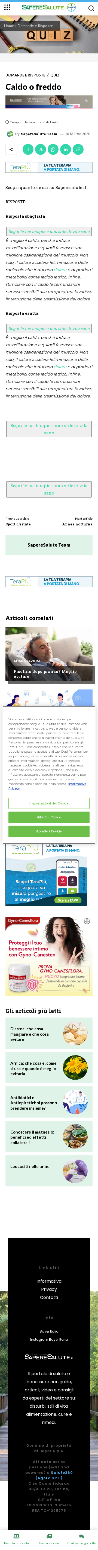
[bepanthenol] (49, 102)
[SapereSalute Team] (11, 134)
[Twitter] (40, 149)
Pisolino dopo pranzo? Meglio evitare (45, 674)
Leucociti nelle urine (30, 1166)
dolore (60, 269)
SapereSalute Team (39, 134)
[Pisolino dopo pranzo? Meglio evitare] (49, 654)
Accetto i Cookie (49, 831)
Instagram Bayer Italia (49, 1339)
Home (9, 25)
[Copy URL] (78, 149)
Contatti (49, 1297)
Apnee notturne (77, 524)
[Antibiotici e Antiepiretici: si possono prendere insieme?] (75, 1102)
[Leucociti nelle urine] (75, 1171)
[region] (49, 775)
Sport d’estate (18, 524)
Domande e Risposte (35, 25)
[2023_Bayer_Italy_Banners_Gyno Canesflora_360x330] (49, 956)
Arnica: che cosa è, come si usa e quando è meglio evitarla (33, 1068)
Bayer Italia (49, 1331)
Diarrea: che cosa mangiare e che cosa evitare (29, 1034)
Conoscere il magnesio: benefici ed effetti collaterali (32, 1137)
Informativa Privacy (49, 1285)
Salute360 (62, 1472)
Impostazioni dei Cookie (48, 803)
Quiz (55, 75)
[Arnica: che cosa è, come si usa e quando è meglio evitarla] (75, 1067)
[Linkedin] (65, 149)
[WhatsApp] (53, 149)
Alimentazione (27, 661)
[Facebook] (28, 149)
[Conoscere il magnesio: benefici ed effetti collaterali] (75, 1136)
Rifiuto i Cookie (49, 817)
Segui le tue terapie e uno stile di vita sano (49, 231)
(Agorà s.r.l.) (49, 1478)
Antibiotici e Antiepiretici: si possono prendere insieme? (33, 1103)
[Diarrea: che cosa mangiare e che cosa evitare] (75, 1033)
